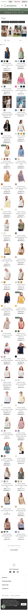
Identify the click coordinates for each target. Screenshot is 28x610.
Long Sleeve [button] (5, 21)
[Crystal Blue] (19, 61)
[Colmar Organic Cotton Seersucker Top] (7, 397)
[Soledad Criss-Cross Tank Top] (21, 323)
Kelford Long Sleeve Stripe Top (21, 384)
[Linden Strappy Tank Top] (21, 78)
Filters (8, 40)
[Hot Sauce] (5, 159)
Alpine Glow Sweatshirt (7, 360)
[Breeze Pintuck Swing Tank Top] (7, 176)
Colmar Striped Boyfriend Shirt (21, 460)
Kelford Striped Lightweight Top (7, 384)
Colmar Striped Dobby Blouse (21, 410)
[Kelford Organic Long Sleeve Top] (7, 298)
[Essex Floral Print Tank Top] (7, 498)
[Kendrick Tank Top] (21, 201)
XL (19, 12)
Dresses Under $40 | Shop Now (14, 9)
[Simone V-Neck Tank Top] (7, 53)
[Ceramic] (5, 532)
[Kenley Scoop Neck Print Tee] (21, 498)
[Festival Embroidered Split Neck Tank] (7, 102)
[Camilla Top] (7, 225)
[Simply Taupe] (24, 110)
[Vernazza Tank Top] (7, 323)
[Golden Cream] (16, 306)
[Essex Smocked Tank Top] (7, 249)
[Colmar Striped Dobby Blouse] (21, 397)
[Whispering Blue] (5, 233)
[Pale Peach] (19, 110)
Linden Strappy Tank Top (21, 91)
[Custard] (2, 257)
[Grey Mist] (19, 282)
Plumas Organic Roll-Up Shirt (7, 163)
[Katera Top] (21, 274)
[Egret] (2, 331)
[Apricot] (21, 481)
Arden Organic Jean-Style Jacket (7, 138)
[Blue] (16, 159)
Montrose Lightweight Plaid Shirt (7, 460)
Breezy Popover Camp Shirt (7, 486)
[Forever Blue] (5, 431)
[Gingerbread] (5, 456)
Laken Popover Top (21, 65)
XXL (22, 12)
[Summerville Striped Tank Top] (7, 524)
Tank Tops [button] (21, 21)
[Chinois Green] (19, 134)
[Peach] (19, 159)
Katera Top (21, 286)
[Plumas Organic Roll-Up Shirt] (7, 151)
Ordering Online (6, 581)
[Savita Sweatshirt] (7, 201)
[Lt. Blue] (10, 159)
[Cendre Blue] (16, 110)
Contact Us (5, 588)
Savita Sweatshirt (6, 213)
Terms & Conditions (15, 595)
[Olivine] (5, 61)
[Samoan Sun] (16, 405)
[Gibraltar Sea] (21, 61)
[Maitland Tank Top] (21, 298)
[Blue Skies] (5, 380)
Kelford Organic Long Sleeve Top (7, 310)
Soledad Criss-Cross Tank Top (21, 336)
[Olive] (19, 331)
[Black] (7, 61)
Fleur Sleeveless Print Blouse (21, 189)
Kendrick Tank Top (21, 213)
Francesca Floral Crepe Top (21, 486)
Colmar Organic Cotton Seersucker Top (7, 410)
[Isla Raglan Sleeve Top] (21, 102)
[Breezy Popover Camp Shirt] (7, 473)
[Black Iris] (24, 86)
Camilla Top (7, 237)
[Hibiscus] (7, 532)
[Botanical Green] (21, 86)
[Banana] (21, 134)
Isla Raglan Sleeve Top (21, 114)
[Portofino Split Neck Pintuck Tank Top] (21, 422)
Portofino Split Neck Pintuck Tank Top (21, 435)
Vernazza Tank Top (7, 335)
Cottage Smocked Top (7, 90)
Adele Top (7, 286)
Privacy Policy (5, 595)
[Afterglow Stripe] (2, 210)
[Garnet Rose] (16, 257)
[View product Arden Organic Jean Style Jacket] (7, 125)
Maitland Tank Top (21, 310)
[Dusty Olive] (16, 331)
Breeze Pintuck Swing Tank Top (7, 189)
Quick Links (5, 585)
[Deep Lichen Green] (16, 233)
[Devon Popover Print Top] (21, 151)
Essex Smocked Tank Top (7, 261)
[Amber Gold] (2, 184)
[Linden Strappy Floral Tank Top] (21, 524)
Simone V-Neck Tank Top (7, 65)
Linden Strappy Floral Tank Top (21, 536)
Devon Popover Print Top (21, 163)
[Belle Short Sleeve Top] (21, 348)
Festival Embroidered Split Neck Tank (7, 114)
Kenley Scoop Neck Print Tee (21, 511)
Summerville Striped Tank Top (7, 536)
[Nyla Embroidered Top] (21, 225)
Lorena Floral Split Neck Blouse (7, 435)
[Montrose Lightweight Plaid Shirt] (7, 448)
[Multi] (19, 532)
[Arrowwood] (5, 282)
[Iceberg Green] (24, 134)
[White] (10, 61)
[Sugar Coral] (2, 532)
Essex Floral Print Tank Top (7, 511)
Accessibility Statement (7, 598)
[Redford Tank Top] (21, 249)
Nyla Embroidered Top (21, 237)
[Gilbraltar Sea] (2, 61)
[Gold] (2, 380)
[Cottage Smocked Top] (7, 78)
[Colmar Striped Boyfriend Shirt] (21, 448)
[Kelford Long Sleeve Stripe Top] (21, 372)
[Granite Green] (16, 61)
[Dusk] (5, 356)
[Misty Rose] (5, 257)
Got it (23, 604)
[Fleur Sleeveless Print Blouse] (21, 176)
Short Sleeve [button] (14, 21)
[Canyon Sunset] (2, 356)
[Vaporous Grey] (2, 282)
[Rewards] (3, 607)
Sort (20, 40)
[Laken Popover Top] (21, 53)
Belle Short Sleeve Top (21, 360)
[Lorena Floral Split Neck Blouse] (7, 422)
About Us (4, 577)
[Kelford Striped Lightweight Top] (7, 372)
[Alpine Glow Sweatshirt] (7, 348)
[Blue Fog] (16, 532)
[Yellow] (2, 159)
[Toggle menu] (2, 6)
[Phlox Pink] (16, 86)
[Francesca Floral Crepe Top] (21, 473)
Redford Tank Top (21, 261)
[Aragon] (7, 159)
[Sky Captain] (19, 431)
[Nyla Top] (21, 125)
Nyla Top (21, 137)
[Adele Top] (7, 274)
